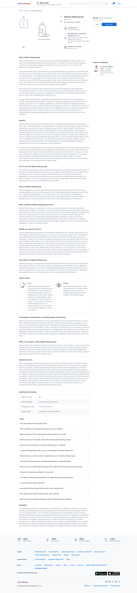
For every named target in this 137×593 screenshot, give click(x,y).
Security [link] (80, 565)
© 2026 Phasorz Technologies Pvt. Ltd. (29, 586)
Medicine (26, 10)
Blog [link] (65, 565)
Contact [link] (58, 565)
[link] (24, 3)
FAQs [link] (68, 559)
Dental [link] (66, 555)
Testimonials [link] (48, 565)
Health (19, 552)
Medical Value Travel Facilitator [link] (96, 565)
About (19, 565)
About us (87, 585)
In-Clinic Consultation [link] (84, 552)
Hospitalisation (22, 559)
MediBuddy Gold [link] (40, 552)
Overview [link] (38, 565)
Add (97, 24)
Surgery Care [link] (56, 555)
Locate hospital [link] (40, 559)
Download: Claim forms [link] (56, 559)
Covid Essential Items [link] (42, 555)
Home (20, 10)
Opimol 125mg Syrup (36, 10)
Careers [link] (72, 565)
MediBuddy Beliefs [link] (41, 568)
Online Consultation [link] (67, 552)
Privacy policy (115, 585)
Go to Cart (109, 24)
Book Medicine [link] (53, 552)
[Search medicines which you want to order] (106, 4)
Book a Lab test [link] (100, 552)
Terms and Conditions (100, 585)
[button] (112, 3)
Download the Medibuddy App (27, 573)
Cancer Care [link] (75, 555)
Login (119, 3)
